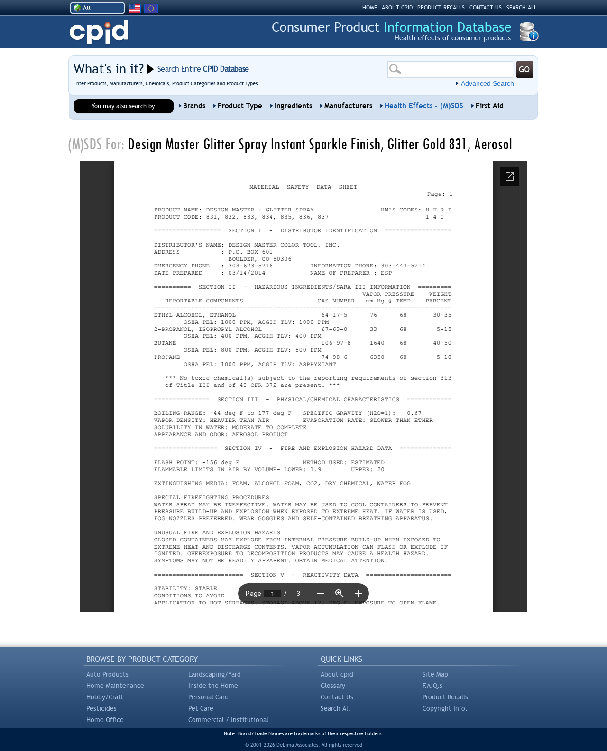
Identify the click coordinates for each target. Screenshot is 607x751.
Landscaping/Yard (214, 674)
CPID (98, 32)
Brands (194, 105)
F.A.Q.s (432, 685)
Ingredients (293, 105)
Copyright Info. (445, 708)
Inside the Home (213, 685)
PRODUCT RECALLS (441, 7)
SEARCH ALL (521, 7)
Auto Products (107, 674)
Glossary (333, 685)
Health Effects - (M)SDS (424, 105)
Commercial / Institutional (228, 720)
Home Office (105, 720)
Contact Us (337, 697)
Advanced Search (487, 83)
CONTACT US (485, 7)
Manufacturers (348, 105)
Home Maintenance (115, 685)
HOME (369, 7)
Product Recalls (445, 697)
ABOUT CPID (397, 7)
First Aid (490, 105)
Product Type (240, 105)
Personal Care (208, 697)
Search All (335, 708)
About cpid (337, 674)
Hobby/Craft (104, 697)
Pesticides (101, 708)
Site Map (435, 674)
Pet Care (200, 708)
